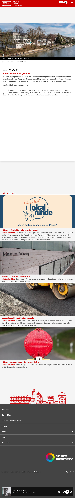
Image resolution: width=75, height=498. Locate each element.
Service (4, 426)
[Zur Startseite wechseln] (6, 3)
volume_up (58, 492)
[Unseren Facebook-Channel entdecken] (70, 472)
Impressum (5, 472)
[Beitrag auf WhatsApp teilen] (10, 70)
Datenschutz (15, 472)
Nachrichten (6, 415)
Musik (4, 437)
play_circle (67, 491)
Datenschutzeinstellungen (31, 472)
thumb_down (63, 492)
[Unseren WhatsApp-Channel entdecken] (67, 472)
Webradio (5, 409)
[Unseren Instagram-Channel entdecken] (73, 472)
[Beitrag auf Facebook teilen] (13, 70)
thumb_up (71, 492)
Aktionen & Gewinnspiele (11, 420)
